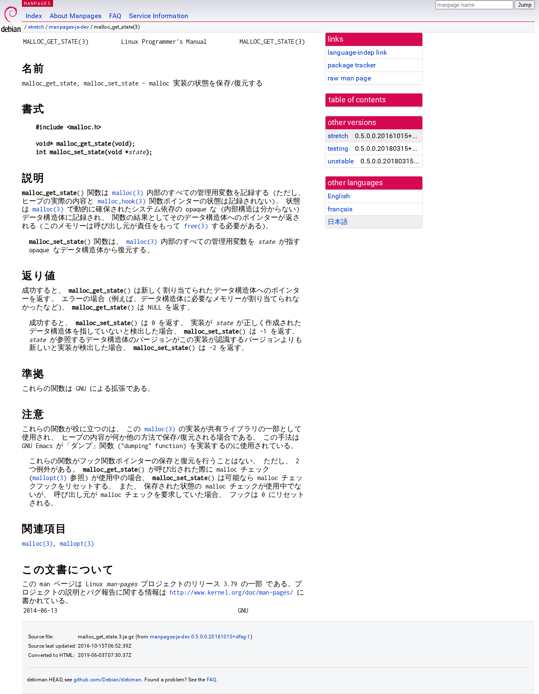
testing (338, 148)
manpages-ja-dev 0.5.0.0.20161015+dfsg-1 (200, 637)
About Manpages (75, 16)
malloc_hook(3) (122, 201)
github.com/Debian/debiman (108, 680)
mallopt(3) (49, 477)
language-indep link (357, 52)
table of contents (357, 100)
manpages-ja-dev (69, 27)
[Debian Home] (10, 17)
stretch (36, 27)
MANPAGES (37, 3)
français (340, 209)
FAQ (115, 16)
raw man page (349, 78)
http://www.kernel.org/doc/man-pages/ (231, 592)
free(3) (196, 226)
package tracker (352, 65)
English (339, 196)
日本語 (338, 222)
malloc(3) (127, 192)
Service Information (158, 16)
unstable (341, 161)
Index (34, 16)
